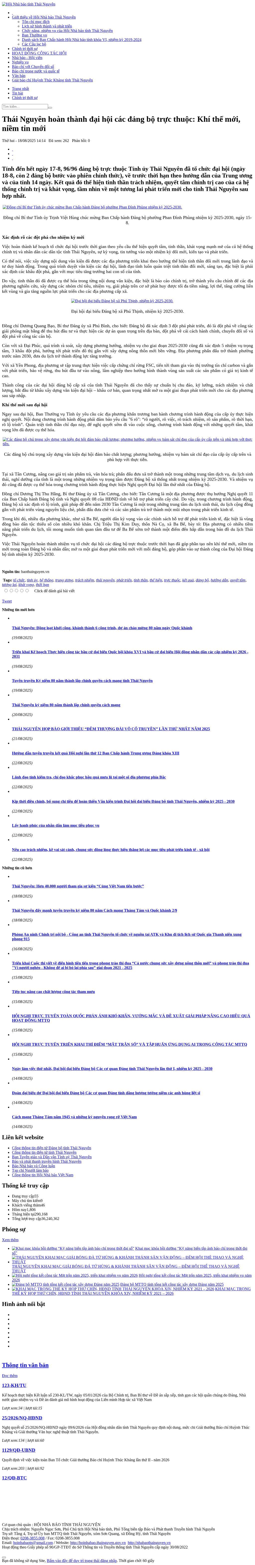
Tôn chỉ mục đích (36, 22)
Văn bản (18, 76)
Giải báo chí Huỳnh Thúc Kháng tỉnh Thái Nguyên (52, 80)
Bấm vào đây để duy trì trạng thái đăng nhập (82, 1560)
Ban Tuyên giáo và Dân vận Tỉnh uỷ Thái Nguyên (52, 1157)
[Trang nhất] (12, 12)
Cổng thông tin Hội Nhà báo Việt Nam (42, 1175)
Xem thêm (10, 1240)
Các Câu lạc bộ (34, 44)
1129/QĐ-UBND (18, 1450)
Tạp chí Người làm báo (30, 1170)
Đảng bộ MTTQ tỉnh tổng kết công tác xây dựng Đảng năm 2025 (172, 1284)
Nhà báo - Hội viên (27, 58)
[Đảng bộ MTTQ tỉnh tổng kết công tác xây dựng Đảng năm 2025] (65, 1284)
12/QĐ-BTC (14, 1477)
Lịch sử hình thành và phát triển (47, 26)
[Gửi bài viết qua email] (12, 149)
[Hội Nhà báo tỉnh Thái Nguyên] (28, 4)
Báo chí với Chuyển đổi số (33, 66)
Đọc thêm (9, 1376)
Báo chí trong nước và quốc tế (36, 71)
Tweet (7, 601)
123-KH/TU (14, 1385)
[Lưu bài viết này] (12, 158)
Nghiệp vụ (20, 62)
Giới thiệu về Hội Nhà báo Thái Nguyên (44, 17)
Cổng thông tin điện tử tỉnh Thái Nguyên (44, 1152)
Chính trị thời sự (25, 48)
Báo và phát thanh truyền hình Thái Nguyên (46, 1161)
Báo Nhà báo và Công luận (33, 1166)
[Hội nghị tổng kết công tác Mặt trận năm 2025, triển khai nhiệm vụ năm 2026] (75, 1275)
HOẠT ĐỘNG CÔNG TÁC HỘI (39, 53)
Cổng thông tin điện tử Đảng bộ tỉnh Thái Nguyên (51, 1148)
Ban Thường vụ (34, 35)
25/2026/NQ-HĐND (22, 1417)
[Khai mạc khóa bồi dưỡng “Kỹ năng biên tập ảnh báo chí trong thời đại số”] (73, 1248)
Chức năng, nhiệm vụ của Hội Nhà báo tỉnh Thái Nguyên (67, 30)
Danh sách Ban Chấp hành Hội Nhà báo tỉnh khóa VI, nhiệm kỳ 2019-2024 (81, 40)
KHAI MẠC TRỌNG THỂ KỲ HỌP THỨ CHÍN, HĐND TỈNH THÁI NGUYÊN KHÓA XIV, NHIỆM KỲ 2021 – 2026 (131, 1291)
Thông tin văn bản (25, 1365)
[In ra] (12, 154)
